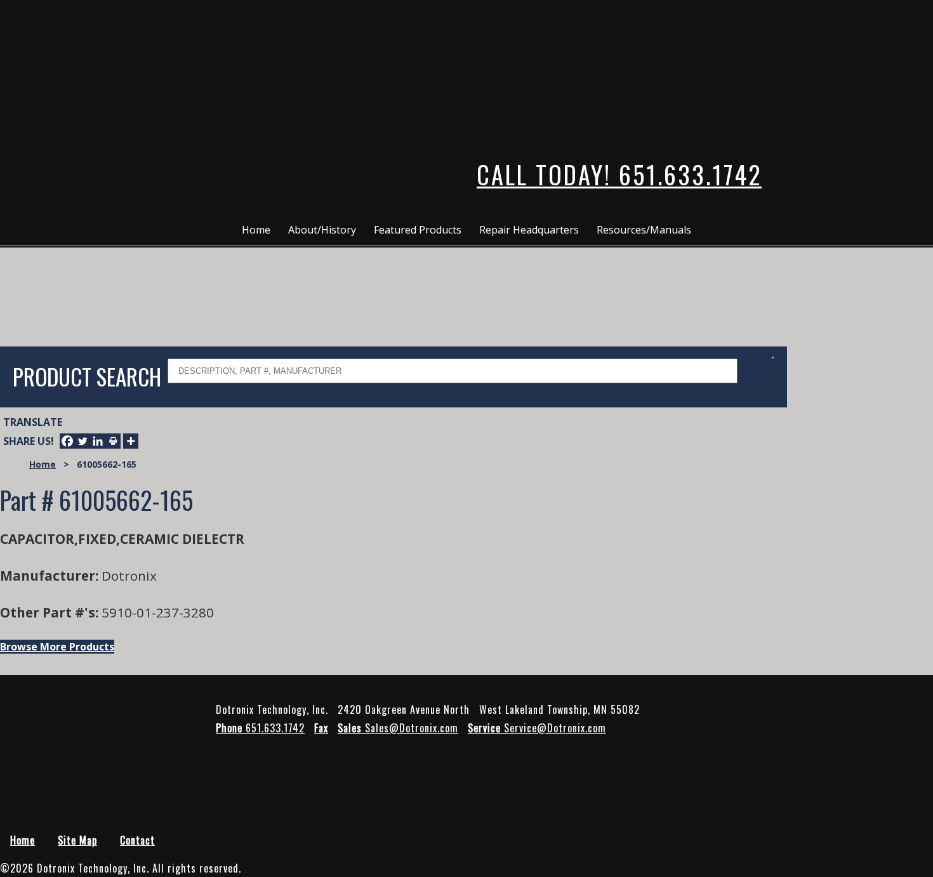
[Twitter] (82, 441)
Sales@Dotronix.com (398, 727)
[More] (131, 441)
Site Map (77, 840)
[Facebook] (67, 441)
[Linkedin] (97, 441)
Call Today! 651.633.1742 (619, 174)
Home (256, 230)
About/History (322, 230)
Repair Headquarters (529, 230)
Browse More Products (57, 647)
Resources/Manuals (644, 230)
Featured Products (417, 230)
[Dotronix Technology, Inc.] (79, 69)
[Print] (113, 441)
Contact (137, 840)
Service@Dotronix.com (537, 727)
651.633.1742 (260, 727)
